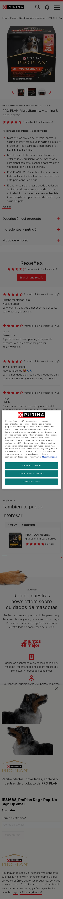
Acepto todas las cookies (31, 473)
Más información (49, 457)
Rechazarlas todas (31, 481)
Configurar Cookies (31, 465)
